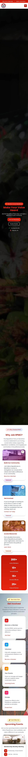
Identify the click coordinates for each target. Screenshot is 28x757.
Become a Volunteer (10, 659)
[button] (25, 5)
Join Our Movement (14, 219)
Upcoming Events (10, 683)
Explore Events (14, 224)
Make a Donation (20, 1)
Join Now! (7, 635)
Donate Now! (8, 707)
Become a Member (8, 1)
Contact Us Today (9, 511)
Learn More (7, 547)
